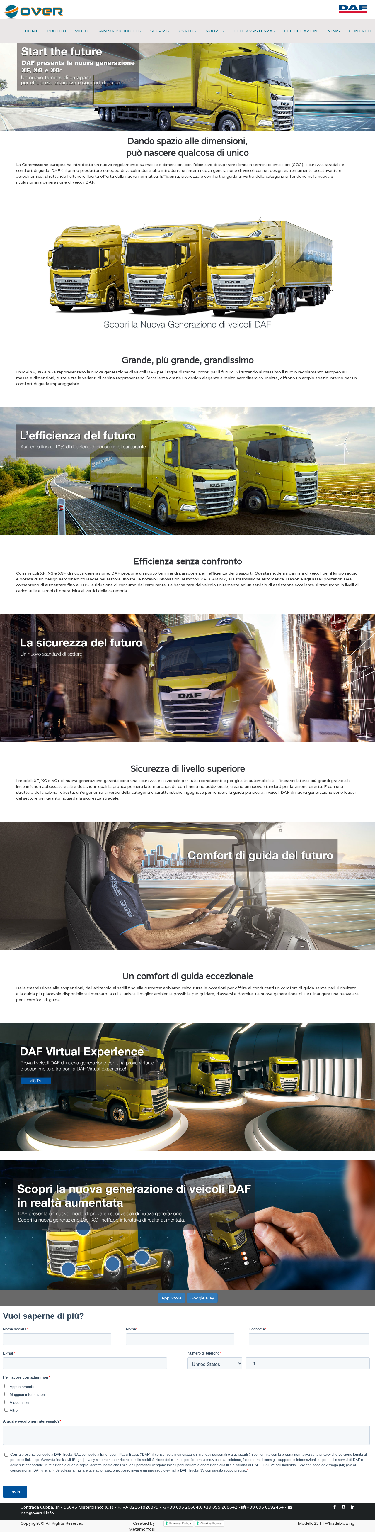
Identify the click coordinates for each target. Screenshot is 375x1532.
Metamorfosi (142, 1529)
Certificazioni (301, 30)
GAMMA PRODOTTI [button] (118, 30)
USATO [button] (186, 30)
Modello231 (310, 1523)
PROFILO (56, 30)
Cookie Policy (211, 1523)
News (333, 30)
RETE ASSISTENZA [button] (252, 30)
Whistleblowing (339, 1523)
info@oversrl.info (37, 1513)
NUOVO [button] (213, 30)
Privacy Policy (180, 1523)
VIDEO (81, 30)
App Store (171, 1298)
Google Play (202, 1298)
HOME (31, 30)
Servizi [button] (158, 30)
